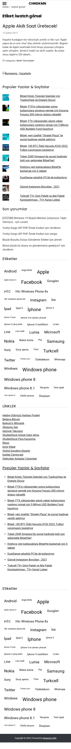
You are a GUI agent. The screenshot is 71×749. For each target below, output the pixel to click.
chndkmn (55, 227)
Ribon (5, 443)
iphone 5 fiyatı (10, 317)
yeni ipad (59, 387)
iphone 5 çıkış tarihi (13, 324)
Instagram (38, 300)
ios (53, 300)
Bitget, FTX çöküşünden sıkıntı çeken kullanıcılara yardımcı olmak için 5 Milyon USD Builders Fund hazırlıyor (44, 124)
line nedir (19, 331)
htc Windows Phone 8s (32, 291)
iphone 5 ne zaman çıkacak (33, 317)
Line (7, 332)
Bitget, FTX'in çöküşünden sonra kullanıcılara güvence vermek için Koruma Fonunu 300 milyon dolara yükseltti (44, 110)
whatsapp (59, 359)
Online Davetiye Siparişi (16, 450)
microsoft (52, 332)
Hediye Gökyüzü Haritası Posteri (21, 415)
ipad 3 (19, 308)
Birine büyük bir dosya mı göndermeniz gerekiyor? (31, 245)
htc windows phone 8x (14, 299)
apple (43, 272)
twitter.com (25, 359)
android (10, 271)
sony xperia (22, 349)
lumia (34, 332)
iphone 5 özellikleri (37, 324)
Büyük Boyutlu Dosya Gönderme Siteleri (25, 239)
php (40, 340)
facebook (31, 282)
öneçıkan (44, 396)
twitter (9, 360)
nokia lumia (26, 340)
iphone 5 (50, 308)
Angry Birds (26, 270)
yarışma (44, 387)
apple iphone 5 (10, 280)
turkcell (50, 350)
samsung (55, 341)
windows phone (39, 369)
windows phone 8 (19, 379)
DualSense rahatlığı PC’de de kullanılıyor (43, 177)
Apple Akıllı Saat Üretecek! (29, 26)
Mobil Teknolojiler (25, 60)
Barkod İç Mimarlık (13, 423)
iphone (34, 309)
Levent (24, 222)
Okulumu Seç (10, 427)
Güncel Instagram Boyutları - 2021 (40, 186)
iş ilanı (56, 324)
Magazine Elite (49, 738)
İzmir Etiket (8, 446)
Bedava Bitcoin (11, 419)
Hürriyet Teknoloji (12, 431)
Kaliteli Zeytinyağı (12, 454)
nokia (9, 341)
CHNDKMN (37, 3)
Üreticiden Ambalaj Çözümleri (19, 458)
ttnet (35, 349)
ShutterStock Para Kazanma (19, 439)
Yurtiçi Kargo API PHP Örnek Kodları (23, 227)
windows (11, 368)
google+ (53, 281)
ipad (7, 309)
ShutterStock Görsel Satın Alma (20, 435)
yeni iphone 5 (9, 395)
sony (7, 350)
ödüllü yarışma (27, 395)
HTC (7, 291)
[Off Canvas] (4, 3)
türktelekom (42, 359)
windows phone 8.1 (19, 388)
